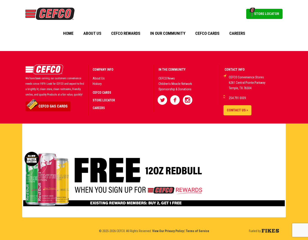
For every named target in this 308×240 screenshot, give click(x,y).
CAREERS (99, 108)
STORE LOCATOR (266, 14)
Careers (237, 33)
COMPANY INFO (103, 69)
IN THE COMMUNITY (172, 69)
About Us (92, 33)
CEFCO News (167, 78)
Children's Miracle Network (175, 84)
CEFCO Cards (207, 33)
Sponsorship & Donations (175, 89)
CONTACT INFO (235, 69)
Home (68, 33)
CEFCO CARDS (102, 92)
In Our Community (167, 33)
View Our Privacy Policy (168, 231)
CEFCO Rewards (125, 33)
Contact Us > (237, 110)
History (97, 84)
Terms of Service (197, 231)
